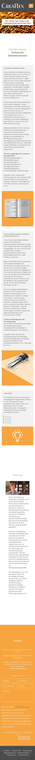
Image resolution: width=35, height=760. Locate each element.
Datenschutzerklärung (22, 707)
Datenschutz (24, 755)
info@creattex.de (20, 668)
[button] (31, 6)
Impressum (11, 755)
